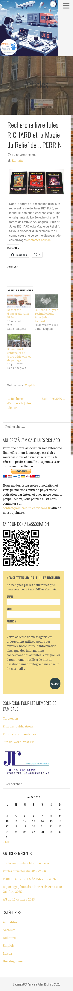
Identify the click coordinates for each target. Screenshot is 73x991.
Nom (9, 609)
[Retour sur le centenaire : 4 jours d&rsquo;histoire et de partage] (19, 340)
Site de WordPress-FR (18, 742)
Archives (9, 930)
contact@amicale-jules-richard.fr (27, 508)
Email (10, 596)
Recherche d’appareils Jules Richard (18, 313)
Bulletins (9, 938)
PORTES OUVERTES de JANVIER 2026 (29, 879)
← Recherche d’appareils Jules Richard (19, 403)
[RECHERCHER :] (36, 426)
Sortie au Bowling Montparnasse (26, 863)
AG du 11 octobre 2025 (19, 899)
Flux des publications (18, 726)
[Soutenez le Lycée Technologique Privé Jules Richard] (46, 301)
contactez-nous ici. (39, 240)
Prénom (11, 621)
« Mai (6, 842)
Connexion (10, 718)
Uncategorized (13, 961)
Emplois (30, 385)
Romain (17, 160)
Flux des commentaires (19, 734)
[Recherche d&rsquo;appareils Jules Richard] (19, 301)
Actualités (10, 922)
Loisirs (7, 953)
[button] (67, 6)
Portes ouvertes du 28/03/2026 (24, 871)
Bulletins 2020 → (54, 399)
